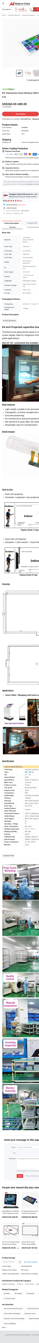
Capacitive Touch (29, 1313)
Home (4, 15)
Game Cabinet (6, 1266)
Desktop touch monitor (9, 1270)
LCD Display (30, 1293)
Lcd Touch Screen (9, 1298)
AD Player (7, 1293)
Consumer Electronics (14, 15)
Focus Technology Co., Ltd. (26, 1335)
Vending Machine (26, 1266)
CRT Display (18, 1293)
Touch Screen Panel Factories (13, 1308)
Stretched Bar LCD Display (29, 1274)
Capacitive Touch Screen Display (14, 1318)
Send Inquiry (20, 114)
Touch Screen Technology (12, 1313)
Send (20, 1176)
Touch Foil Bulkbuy (10, 1324)
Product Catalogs (31, 1262)
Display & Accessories (28, 15)
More (4, 1327)
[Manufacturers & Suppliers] (19, 4)
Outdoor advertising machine (11, 1274)
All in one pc (25, 1270)
